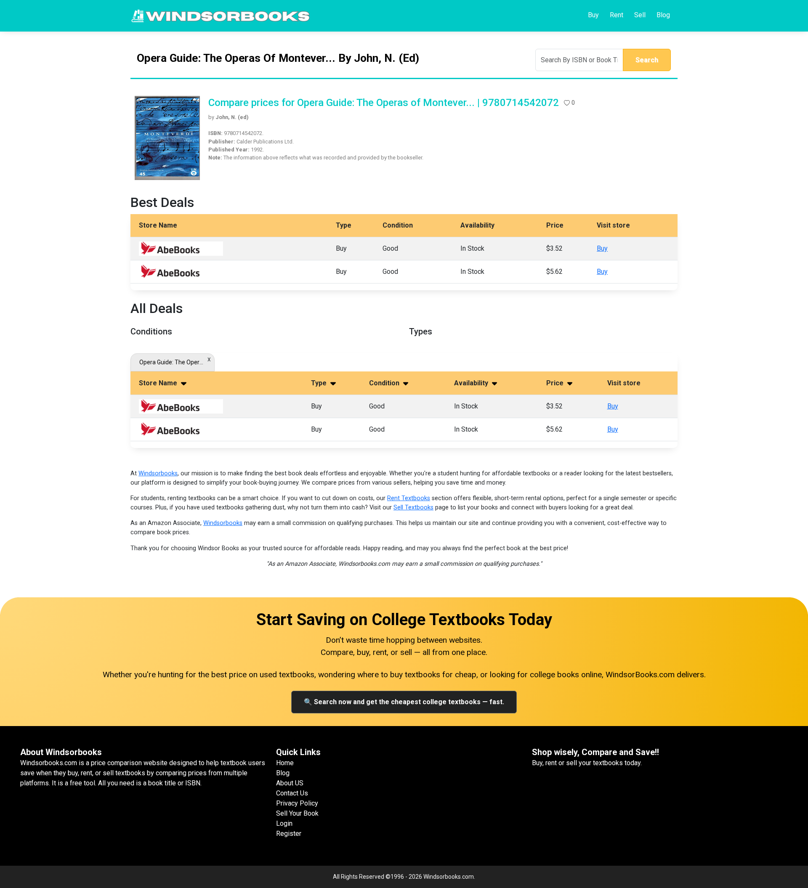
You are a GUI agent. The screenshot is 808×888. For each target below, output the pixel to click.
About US (289, 783)
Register (288, 834)
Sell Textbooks (413, 507)
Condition (385, 383)
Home (285, 763)
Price (555, 383)
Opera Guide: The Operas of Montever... (172, 362)
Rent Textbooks (408, 498)
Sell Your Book (297, 813)
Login (284, 823)
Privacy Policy (297, 803)
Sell (640, 15)
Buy (593, 15)
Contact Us (292, 793)
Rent (616, 15)
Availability (472, 383)
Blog (663, 15)
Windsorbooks (158, 473)
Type (319, 383)
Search (646, 60)
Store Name (159, 383)
